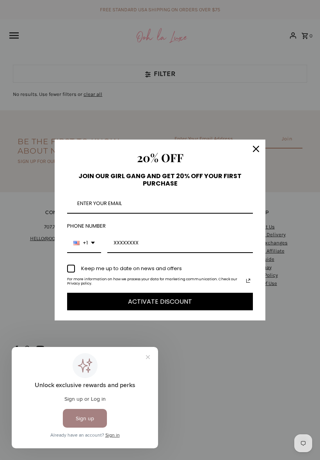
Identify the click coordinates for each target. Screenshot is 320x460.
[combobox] (84, 243)
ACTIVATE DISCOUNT (160, 301)
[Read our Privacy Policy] (248, 280)
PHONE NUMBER (86, 226)
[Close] (256, 149)
